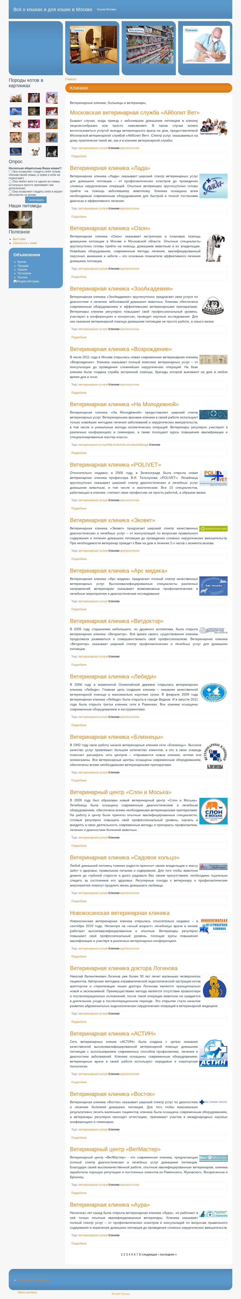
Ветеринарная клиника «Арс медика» (118, 570)
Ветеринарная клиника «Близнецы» (116, 737)
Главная (70, 79)
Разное (23, 277)
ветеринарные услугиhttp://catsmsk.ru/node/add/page (114, 444)
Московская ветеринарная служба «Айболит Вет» (135, 112)
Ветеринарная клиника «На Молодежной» (124, 404)
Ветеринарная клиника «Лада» (110, 168)
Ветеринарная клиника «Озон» (110, 228)
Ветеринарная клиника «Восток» (112, 1094)
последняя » (168, 1254)
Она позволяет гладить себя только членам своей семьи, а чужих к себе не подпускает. (34, 175)
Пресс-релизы (27, 1292)
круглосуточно (129, 148)
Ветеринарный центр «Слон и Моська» (120, 792)
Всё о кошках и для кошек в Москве (52, 9)
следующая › (150, 1254)
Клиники (79, 88)
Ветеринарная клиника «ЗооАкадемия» (121, 288)
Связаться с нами (25, 243)
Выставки (19, 239)
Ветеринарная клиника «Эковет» (112, 520)
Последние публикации (33, 1280)
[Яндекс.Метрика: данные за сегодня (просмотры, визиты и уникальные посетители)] (26, 281)
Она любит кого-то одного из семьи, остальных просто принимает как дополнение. (34, 185)
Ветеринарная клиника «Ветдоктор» (117, 621)
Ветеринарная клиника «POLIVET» (115, 464)
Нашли (22, 269)
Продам (23, 266)
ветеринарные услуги (93, 148)
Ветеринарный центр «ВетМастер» (115, 1149)
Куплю (22, 262)
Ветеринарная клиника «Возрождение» (121, 349)
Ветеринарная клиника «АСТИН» (113, 1033)
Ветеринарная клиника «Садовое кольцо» (124, 857)
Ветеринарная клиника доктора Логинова (123, 968)
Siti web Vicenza (120, 1293)
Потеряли (24, 273)
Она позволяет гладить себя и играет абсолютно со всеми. (36, 193)
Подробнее (79, 156)
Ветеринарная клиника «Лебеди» (113, 676)
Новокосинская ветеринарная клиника (120, 913)
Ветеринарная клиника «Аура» (110, 1204)
